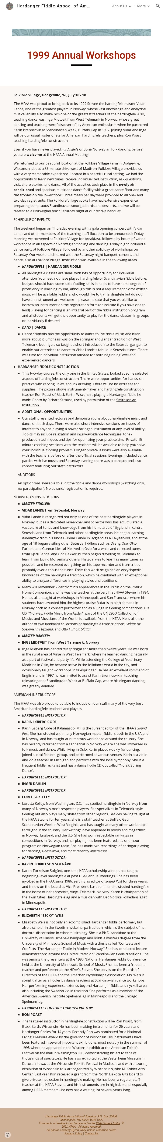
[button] (158, 6)
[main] (81, 57)
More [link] (141, 6)
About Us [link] (119, 6)
